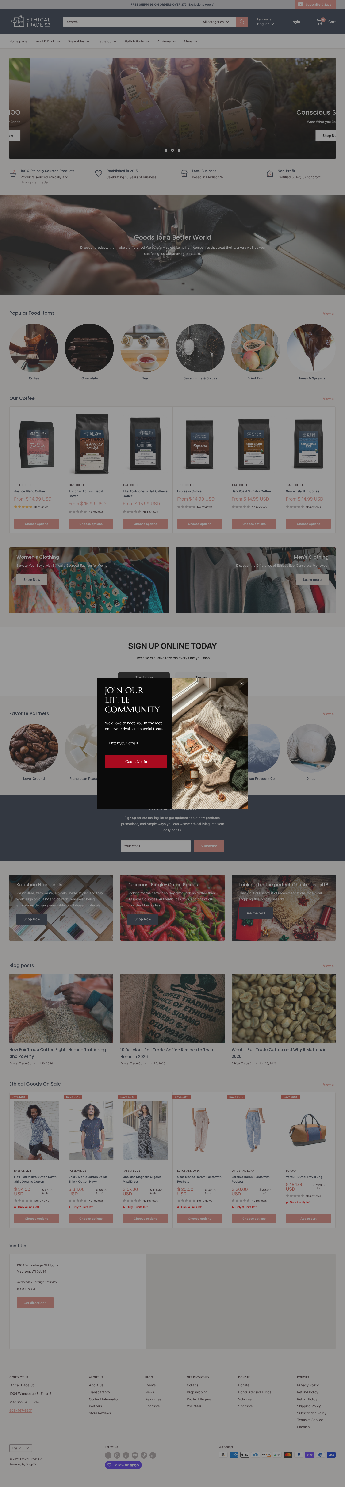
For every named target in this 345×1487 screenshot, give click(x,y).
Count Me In (136, 761)
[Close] (242, 683)
